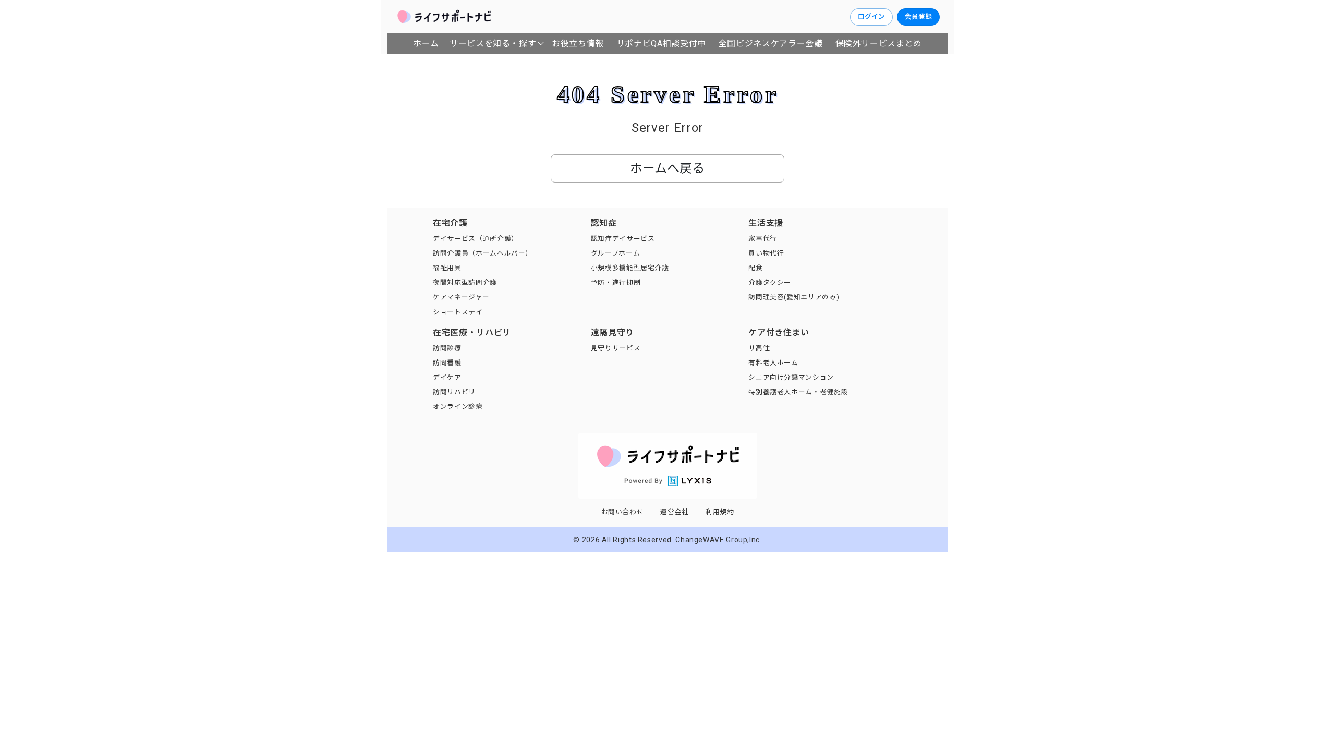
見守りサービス (615, 348)
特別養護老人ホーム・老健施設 (798, 392)
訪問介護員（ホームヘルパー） (482, 253)
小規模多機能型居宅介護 (630, 268)
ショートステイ (457, 312)
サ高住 (759, 348)
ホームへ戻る (667, 168)
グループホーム (615, 253)
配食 (755, 268)
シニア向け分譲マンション (791, 377)
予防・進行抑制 (615, 282)
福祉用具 (447, 268)
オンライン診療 (457, 406)
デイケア (447, 377)
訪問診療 (447, 348)
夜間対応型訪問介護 (465, 282)
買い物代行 (766, 253)
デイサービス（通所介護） (475, 239)
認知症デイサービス (623, 239)
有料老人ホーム (773, 363)
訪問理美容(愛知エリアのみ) (793, 297)
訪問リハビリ (454, 392)
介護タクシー (769, 282)
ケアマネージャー (461, 297)
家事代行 (762, 239)
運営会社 (674, 512)
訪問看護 (447, 363)
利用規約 (720, 512)
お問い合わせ (622, 512)
